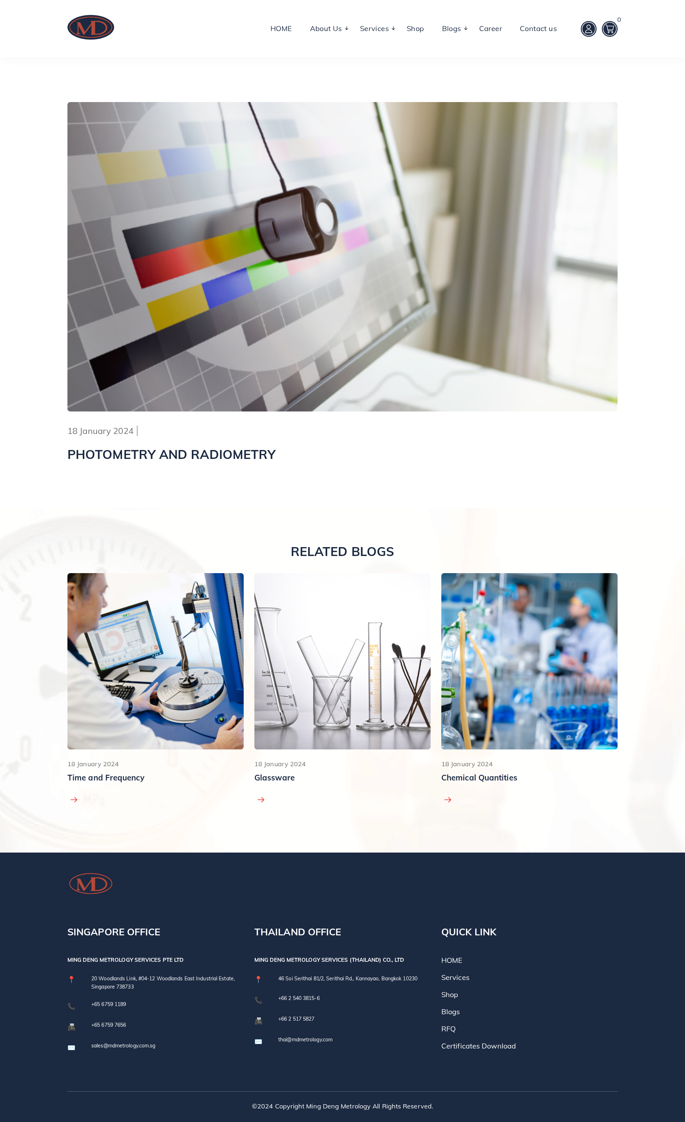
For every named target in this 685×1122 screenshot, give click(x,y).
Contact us (538, 28)
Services (374, 28)
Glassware (87, 778)
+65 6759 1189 (108, 1004)
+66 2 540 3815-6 (299, 998)
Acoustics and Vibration (486, 778)
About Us (326, 28)
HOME (281, 28)
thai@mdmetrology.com (305, 1039)
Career (490, 28)
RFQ (448, 1028)
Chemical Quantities (292, 778)
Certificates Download (478, 1045)
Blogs (451, 28)
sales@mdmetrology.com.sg (123, 1045)
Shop (415, 28)
